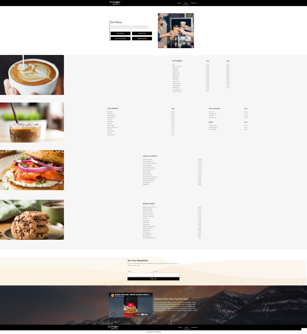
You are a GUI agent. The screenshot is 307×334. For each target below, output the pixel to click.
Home (179, 3)
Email (155, 271)
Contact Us (194, 3)
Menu (185, 3)
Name (129, 271)
